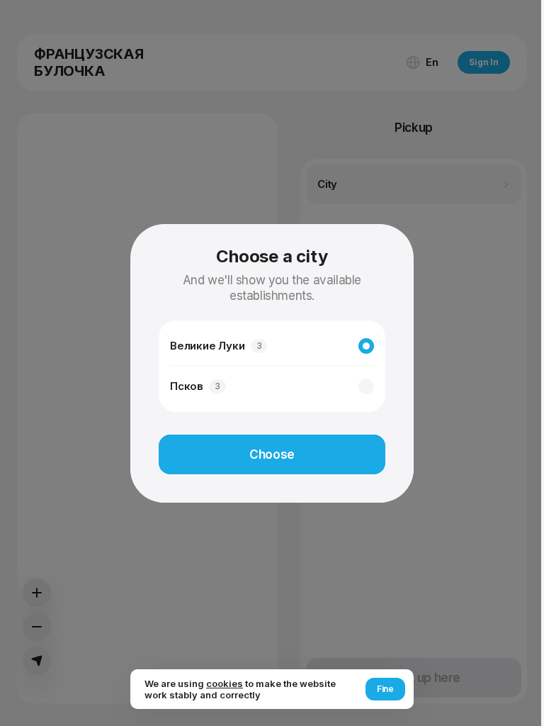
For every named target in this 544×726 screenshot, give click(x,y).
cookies (224, 683)
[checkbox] (366, 346)
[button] (272, 454)
